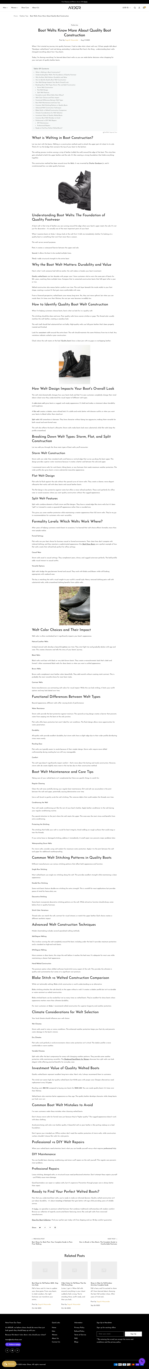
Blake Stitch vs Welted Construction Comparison (51, 110)
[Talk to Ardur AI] (142, 1362)
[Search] (135, 7)
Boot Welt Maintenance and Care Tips (48, 103)
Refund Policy (79, 1331)
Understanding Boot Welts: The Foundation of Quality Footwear (56, 75)
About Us (55, 1338)
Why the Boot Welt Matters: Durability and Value (51, 77)
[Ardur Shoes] (74, 7)
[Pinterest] (17, 1351)
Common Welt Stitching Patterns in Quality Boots (52, 105)
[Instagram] (12, 1351)
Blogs (76, 1342)
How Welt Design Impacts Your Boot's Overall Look (52, 82)
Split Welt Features (43, 92)
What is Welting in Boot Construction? (48, 72)
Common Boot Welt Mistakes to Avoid (48, 118)
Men (53, 1331)
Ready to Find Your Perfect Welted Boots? (49, 128)
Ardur (36, 1209)
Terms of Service (80, 1335)
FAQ (76, 1338)
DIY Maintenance (42, 123)
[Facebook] (7, 1351)
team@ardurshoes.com (13, 1339)
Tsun (116, 132)
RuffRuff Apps (108, 132)
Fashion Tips (24, 16)
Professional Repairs (43, 125)
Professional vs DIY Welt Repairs (46, 120)
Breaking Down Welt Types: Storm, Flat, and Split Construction (55, 85)
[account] (139, 7)
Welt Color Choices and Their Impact (47, 97)
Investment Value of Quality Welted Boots (49, 115)
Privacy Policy (79, 1327)
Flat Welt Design (42, 90)
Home (16, 16)
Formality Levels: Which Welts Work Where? (50, 95)
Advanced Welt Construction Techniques (48, 108)
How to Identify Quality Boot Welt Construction (51, 80)
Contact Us (56, 1342)
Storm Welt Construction (45, 87)
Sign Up (133, 1334)
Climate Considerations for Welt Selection (49, 113)
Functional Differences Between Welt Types (49, 100)
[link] (40, 1228)
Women (54, 1335)
